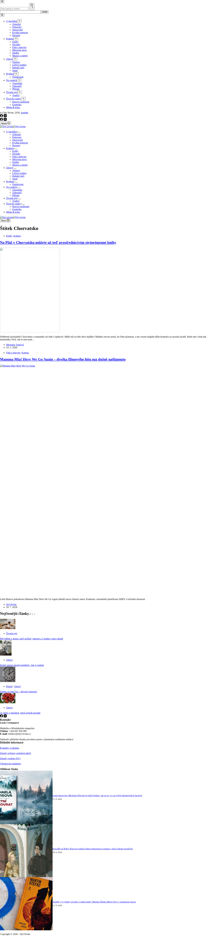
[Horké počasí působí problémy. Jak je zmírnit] (6, 654)
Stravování (17, 140)
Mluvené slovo (19, 159)
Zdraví (9, 167)
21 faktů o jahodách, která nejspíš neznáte (20, 713)
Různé (9, 686)
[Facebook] (2, 120)
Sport (15, 178)
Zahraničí (17, 192)
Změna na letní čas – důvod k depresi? (18, 691)
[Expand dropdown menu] (19, 132)
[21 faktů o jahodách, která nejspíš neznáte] (7, 702)
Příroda (15, 195)
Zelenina (16, 134)
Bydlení (10, 181)
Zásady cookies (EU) (10, 758)
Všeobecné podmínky (10, 763)
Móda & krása (13, 212)
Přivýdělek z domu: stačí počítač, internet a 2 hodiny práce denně (31, 638)
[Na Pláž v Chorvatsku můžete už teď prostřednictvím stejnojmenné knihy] (30, 331)
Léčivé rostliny (19, 173)
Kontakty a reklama (9, 748)
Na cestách (11, 187)
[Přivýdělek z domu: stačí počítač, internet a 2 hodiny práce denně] (7, 628)
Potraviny (17, 137)
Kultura (10, 148)
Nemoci (16, 170)
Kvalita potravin (20, 142)
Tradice (16, 201)
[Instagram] (5, 120)
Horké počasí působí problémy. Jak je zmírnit (22, 665)
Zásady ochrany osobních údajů (15, 753)
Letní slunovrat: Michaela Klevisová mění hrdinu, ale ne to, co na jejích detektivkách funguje (97, 795)
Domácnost (17, 184)
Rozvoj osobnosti (20, 206)
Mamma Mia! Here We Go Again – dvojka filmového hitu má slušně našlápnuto (63, 359)
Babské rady (18, 176)
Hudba (15, 162)
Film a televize (19, 156)
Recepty (16, 145)
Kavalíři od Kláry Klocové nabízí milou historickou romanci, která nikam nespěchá (93, 848)
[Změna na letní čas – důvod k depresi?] (7, 681)
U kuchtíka (11, 131)
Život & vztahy (13, 203)
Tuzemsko (17, 190)
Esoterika (16, 209)
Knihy (15, 151)
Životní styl (11, 198)
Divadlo (16, 154)
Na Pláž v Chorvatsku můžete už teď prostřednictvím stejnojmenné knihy (58, 242)
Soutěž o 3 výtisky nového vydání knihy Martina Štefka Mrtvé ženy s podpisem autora (94, 902)
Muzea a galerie (20, 165)
